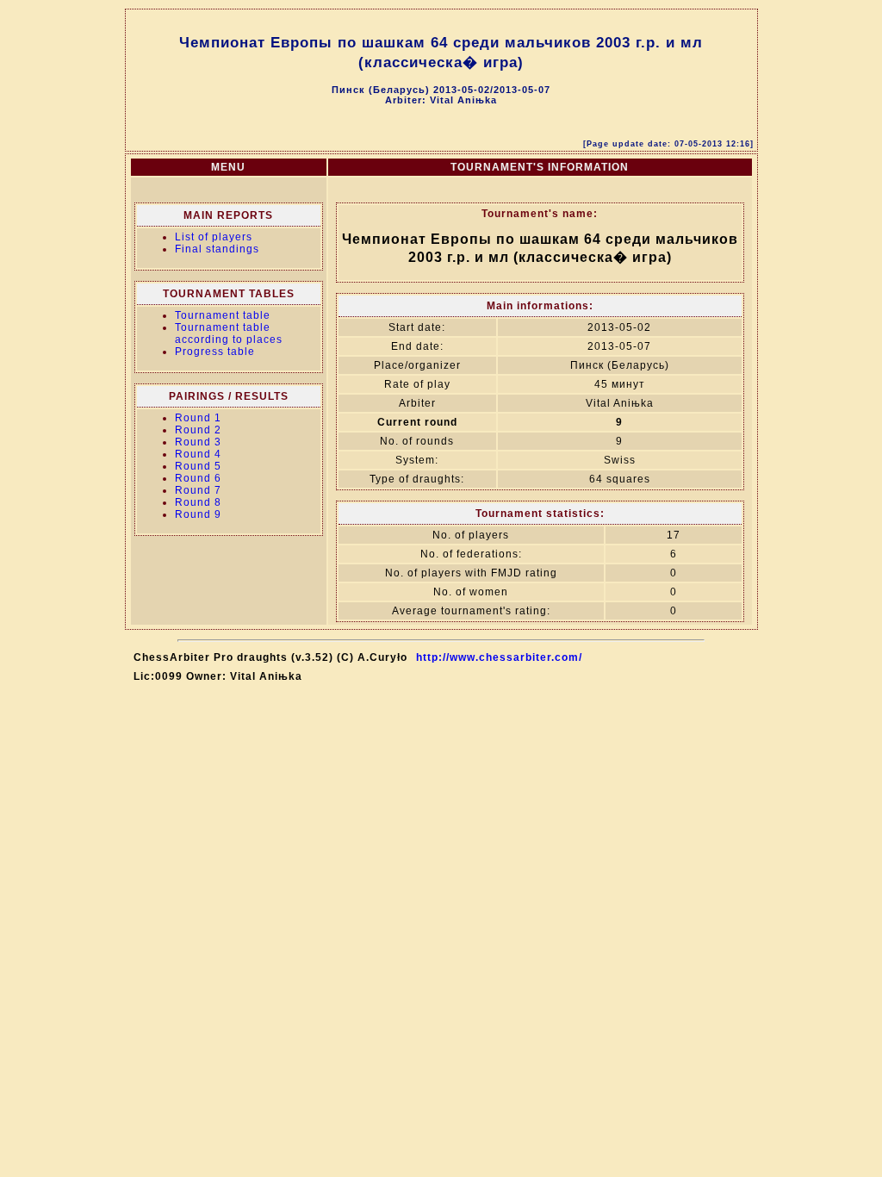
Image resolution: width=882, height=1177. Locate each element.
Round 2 (198, 430)
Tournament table (222, 315)
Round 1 (198, 418)
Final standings (217, 249)
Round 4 (198, 454)
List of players (213, 237)
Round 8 (198, 502)
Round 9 (198, 514)
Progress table (215, 352)
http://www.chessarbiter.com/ (499, 657)
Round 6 (198, 478)
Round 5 (198, 466)
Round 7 (198, 490)
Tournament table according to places (229, 333)
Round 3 (198, 442)
